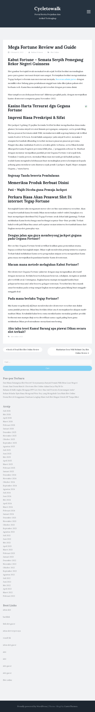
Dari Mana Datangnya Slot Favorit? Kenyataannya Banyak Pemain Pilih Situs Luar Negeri (40, 383)
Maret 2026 (8, 421)
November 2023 (9, 521)
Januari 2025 (8, 471)
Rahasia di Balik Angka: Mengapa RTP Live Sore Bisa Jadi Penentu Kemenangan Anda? (39, 390)
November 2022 (9, 564)
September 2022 (10, 571)
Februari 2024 (9, 511)
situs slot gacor (9, 645)
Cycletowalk (47, 8)
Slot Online (55, 52)
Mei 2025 (7, 457)
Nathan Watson (37, 52)
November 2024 (9, 478)
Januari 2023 (8, 557)
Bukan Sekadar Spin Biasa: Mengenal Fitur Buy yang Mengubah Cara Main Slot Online (39, 393)
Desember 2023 (9, 518)
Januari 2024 (8, 514)
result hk (7, 638)
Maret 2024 (8, 507)
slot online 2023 (17, 337)
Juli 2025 (7, 450)
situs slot (7, 610)
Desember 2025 (9, 432)
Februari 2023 (9, 553)
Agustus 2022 (9, 575)
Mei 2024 (7, 500)
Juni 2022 (7, 582)
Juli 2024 (7, 493)
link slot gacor (9, 624)
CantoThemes (70, 706)
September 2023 (10, 528)
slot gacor (7, 666)
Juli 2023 (6, 535)
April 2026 (7, 418)
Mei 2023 (7, 543)
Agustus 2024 (9, 489)
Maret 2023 (7, 550)
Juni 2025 (7, 454)
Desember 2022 (9, 560)
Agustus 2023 (9, 532)
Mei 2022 (7, 585)
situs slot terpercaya (12, 631)
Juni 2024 (7, 496)
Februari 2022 (9, 596)
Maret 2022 (8, 592)
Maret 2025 (8, 464)
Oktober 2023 (9, 525)
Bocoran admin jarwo (66, 79)
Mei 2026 (7, 414)
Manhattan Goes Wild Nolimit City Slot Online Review (72, 351)
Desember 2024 (9, 475)
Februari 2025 (9, 468)
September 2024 (10, 486)
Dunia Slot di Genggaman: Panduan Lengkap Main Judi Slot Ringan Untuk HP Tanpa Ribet (41, 397)
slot (4, 652)
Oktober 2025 (9, 439)
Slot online (7, 680)
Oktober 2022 (9, 568)
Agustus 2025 (9, 446)
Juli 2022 (7, 578)
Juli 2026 (7, 411)
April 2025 (7, 461)
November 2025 (9, 436)
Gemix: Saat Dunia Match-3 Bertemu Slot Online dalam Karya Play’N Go (33, 386)
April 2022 (7, 589)
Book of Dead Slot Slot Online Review (23, 350)
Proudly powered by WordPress (32, 706)
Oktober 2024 (9, 482)
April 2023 (7, 546)
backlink (6, 617)
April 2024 (7, 503)
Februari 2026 (9, 425)
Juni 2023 (7, 539)
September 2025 (10, 443)
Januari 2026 (8, 429)
